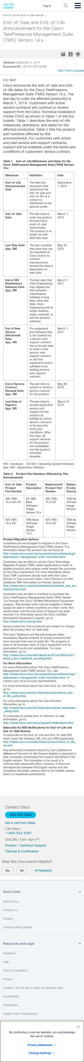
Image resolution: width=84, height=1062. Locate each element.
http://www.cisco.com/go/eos (22, 621)
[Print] (78, 54)
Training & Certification (21, 851)
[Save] (63, 54)
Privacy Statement (40, 1045)
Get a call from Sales (20, 823)
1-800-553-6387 (18, 833)
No (22, 870)
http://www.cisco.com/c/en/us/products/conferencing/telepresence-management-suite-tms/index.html (39, 555)
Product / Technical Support (25, 845)
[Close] (78, 1027)
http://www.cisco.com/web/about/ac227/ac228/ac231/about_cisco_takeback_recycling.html (39, 657)
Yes (7, 870)
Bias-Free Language (71, 70)
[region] (42, 1041)
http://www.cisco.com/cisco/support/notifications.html (38, 722)
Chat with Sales (20, 814)
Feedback (45, 870)
